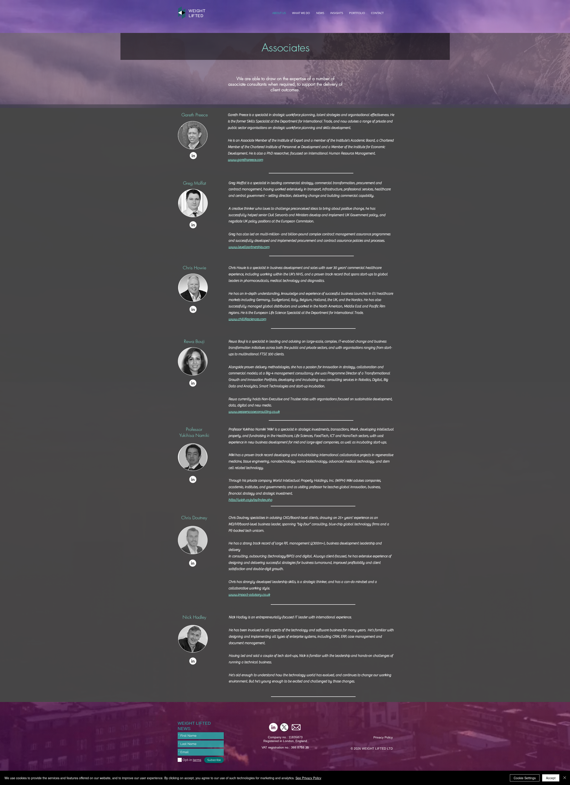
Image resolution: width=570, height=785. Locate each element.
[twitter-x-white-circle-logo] (284, 727)
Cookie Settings (525, 778)
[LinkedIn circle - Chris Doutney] (192, 563)
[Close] (564, 777)
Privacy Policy (383, 737)
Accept (551, 778)
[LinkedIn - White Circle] (193, 155)
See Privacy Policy (308, 778)
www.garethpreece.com (245, 160)
